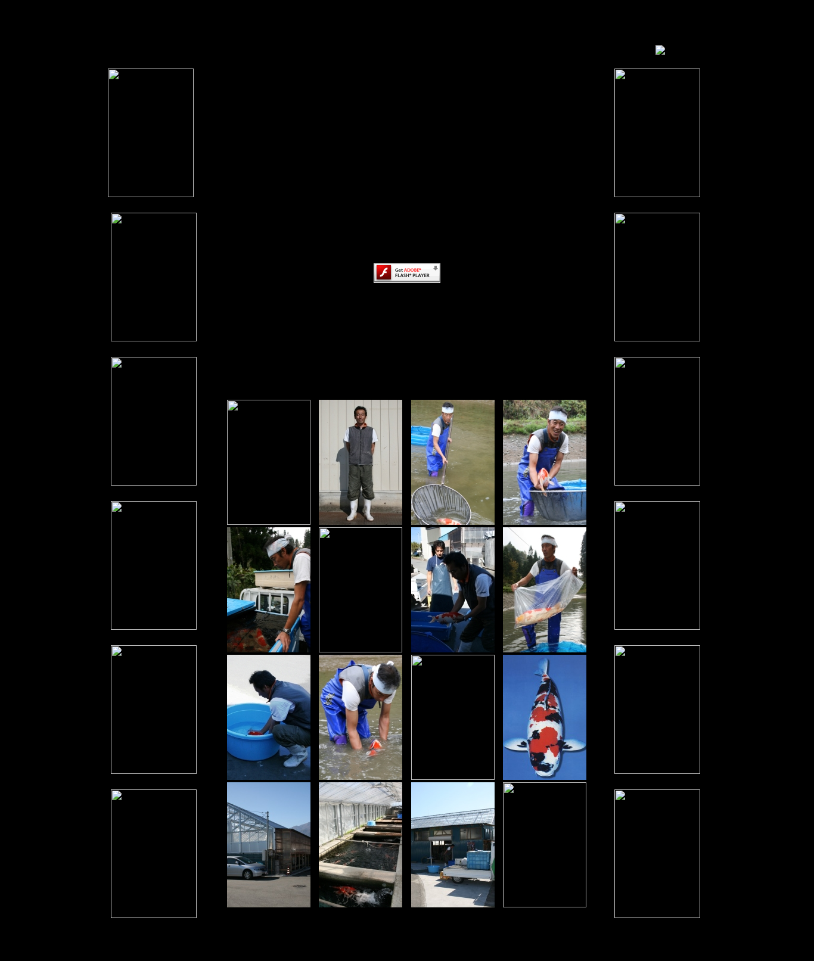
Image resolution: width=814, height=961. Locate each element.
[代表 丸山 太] (360, 522)
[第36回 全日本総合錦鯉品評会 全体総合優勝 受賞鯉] (544, 777)
